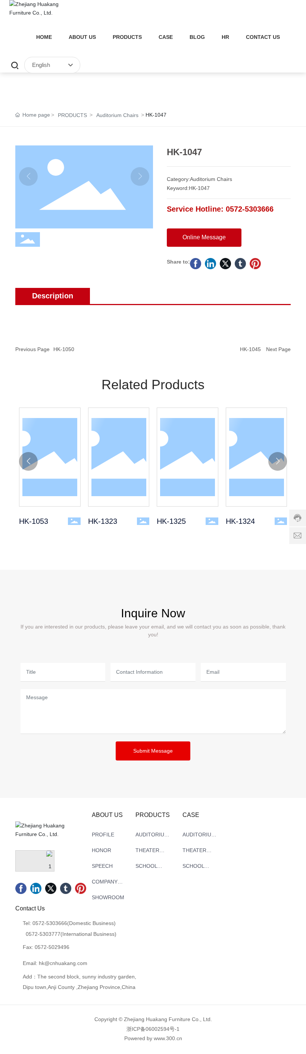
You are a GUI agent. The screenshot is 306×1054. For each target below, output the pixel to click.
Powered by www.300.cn (153, 1038)
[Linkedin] (210, 263)
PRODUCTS (72, 115)
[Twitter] (225, 263)
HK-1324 (256, 457)
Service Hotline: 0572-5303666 (220, 209)
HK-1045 (250, 349)
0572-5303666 (49, 923)
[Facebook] (195, 263)
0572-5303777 (43, 934)
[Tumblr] (240, 263)
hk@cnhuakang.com (63, 963)
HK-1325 (187, 457)
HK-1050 (63, 349)
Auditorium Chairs (117, 115)
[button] (28, 461)
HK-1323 (119, 457)
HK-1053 (50, 457)
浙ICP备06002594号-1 (153, 1029)
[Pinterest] (255, 263)
